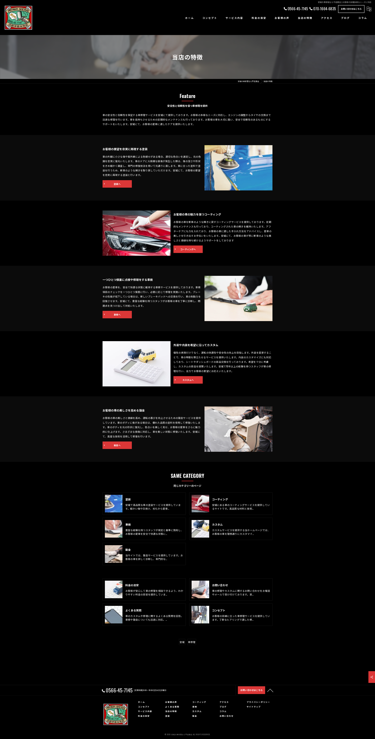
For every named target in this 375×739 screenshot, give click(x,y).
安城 (182, 642)
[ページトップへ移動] (270, 690)
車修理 (192, 642)
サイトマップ (254, 706)
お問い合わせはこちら (351, 8)
